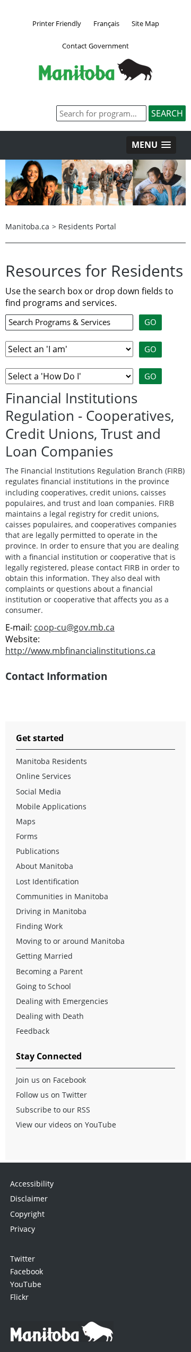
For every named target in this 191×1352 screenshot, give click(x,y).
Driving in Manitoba (51, 911)
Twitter (22, 1259)
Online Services (43, 776)
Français (106, 23)
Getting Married (44, 956)
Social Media (38, 791)
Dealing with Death (50, 1016)
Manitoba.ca (27, 226)
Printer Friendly (56, 23)
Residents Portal (87, 226)
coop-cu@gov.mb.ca (74, 627)
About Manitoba (44, 866)
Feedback (32, 1031)
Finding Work (39, 926)
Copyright (27, 1214)
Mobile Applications (51, 806)
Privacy (22, 1229)
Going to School (43, 986)
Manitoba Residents (51, 761)
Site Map (145, 23)
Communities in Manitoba (62, 896)
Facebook (26, 1271)
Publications (37, 851)
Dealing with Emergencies (62, 1001)
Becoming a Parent (49, 971)
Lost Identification (47, 881)
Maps (26, 821)
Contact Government (95, 46)
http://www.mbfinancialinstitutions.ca (80, 651)
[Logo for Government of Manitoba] (95, 77)
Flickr (19, 1297)
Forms (27, 836)
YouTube (25, 1284)
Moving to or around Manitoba (70, 941)
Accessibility (32, 1184)
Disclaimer (29, 1198)
